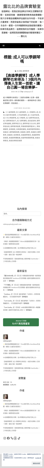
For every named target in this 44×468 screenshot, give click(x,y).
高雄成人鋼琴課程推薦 (11, 132)
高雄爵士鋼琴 (25, 132)
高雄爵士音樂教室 (13, 135)
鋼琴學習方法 (17, 123)
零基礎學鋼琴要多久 (28, 126)
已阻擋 (21, 322)
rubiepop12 (28, 92)
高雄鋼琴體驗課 (14, 138)
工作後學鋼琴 (22, 115)
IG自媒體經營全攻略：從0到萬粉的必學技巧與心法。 (20, 248)
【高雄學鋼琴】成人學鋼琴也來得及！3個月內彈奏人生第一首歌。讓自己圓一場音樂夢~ (22, 81)
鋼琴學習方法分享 (29, 123)
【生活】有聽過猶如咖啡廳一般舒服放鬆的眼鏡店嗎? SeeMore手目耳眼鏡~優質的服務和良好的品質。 (22, 278)
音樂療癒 (12, 129)
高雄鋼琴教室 (26, 135)
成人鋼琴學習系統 (32, 118)
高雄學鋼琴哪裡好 (33, 129)
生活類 (19, 71)
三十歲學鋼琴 (10, 112)
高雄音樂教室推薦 (15, 140)
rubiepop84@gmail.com (12, 224)
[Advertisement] (22, 177)
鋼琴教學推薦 (15, 126)
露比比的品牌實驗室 (22, 6)
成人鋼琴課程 (22, 121)
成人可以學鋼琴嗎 (9, 118)
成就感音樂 (32, 121)
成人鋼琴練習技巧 (9, 121)
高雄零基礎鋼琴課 (27, 138)
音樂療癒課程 (21, 129)
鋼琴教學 (26, 71)
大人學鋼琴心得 (32, 112)
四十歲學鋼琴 (21, 112)
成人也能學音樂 (33, 115)
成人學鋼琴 (21, 118)
